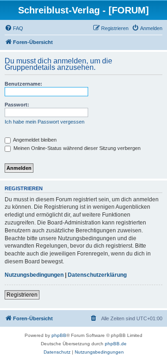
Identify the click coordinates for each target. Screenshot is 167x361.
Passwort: (17, 104)
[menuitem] (14, 28)
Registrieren (22, 295)
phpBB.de (116, 343)
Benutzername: (23, 84)
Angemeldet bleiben (34, 140)
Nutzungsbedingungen (34, 275)
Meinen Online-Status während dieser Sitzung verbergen (76, 148)
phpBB (58, 335)
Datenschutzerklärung (97, 275)
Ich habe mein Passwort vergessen (44, 121)
